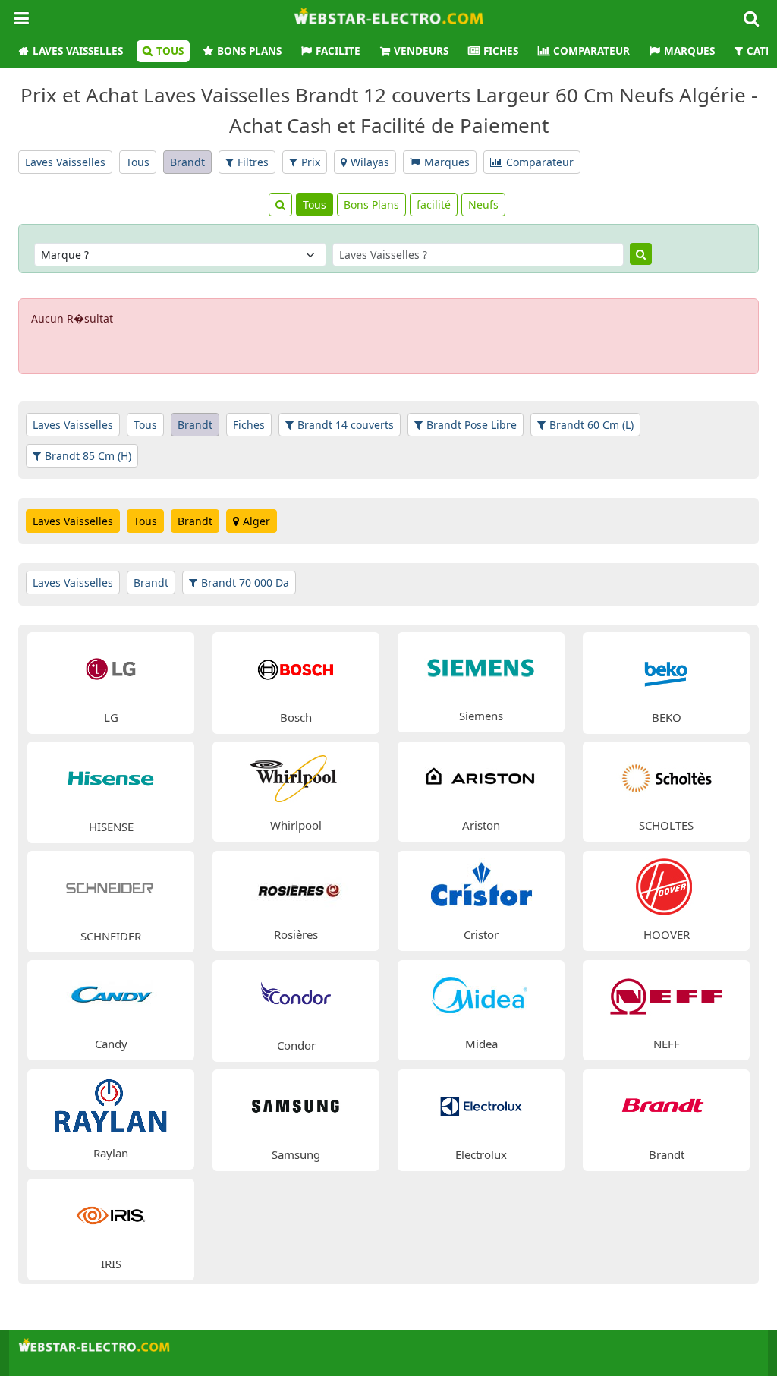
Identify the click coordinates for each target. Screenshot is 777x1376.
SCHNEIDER (110, 935)
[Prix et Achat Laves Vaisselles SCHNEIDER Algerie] (110, 886)
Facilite (338, 51)
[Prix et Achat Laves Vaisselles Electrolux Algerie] (481, 1104)
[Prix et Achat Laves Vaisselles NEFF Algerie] (666, 994)
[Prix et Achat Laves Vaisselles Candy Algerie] (111, 994)
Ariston (481, 825)
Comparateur (591, 51)
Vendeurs (421, 51)
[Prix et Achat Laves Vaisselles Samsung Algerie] (296, 1104)
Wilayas (370, 162)
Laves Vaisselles (78, 51)
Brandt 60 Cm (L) (591, 424)
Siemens (481, 715)
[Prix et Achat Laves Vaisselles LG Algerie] (110, 667)
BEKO (666, 717)
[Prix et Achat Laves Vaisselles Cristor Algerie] (481, 885)
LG (111, 717)
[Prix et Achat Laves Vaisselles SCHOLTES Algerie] (666, 776)
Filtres (253, 162)
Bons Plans (249, 51)
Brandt (187, 162)
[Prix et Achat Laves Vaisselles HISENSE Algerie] (110, 777)
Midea (481, 1043)
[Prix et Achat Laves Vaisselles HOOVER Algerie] (666, 885)
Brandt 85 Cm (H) (88, 456)
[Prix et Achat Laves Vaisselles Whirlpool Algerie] (296, 776)
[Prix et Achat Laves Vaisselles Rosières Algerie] (296, 885)
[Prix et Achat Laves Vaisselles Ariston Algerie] (481, 776)
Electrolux (481, 1154)
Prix (310, 162)
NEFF (666, 1043)
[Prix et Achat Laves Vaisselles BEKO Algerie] (666, 667)
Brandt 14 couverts (345, 424)
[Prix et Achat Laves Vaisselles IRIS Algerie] (110, 1214)
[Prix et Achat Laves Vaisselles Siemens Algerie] (481, 667)
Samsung (296, 1154)
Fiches (500, 51)
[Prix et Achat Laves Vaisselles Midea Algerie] (481, 994)
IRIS (111, 1263)
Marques (689, 51)
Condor (296, 1045)
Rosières (296, 934)
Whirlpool (296, 825)
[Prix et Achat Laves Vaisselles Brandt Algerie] (666, 1104)
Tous (170, 51)
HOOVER (666, 934)
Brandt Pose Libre (471, 424)
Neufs (483, 204)
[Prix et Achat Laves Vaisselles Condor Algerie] (296, 995)
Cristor (481, 934)
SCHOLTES (666, 825)
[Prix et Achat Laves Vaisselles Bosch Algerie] (296, 667)
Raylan (110, 1152)
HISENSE (111, 826)
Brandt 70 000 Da (245, 582)
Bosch (296, 717)
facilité (434, 204)
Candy (111, 1043)
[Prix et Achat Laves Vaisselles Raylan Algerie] (111, 1104)
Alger (256, 521)
